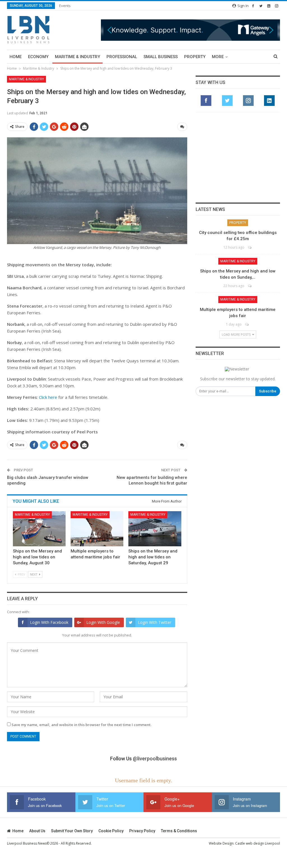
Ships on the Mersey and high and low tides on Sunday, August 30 (37, 557)
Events (65, 5)
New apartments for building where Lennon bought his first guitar (152, 480)
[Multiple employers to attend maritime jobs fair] (97, 528)
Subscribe (267, 391)
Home (16, 56)
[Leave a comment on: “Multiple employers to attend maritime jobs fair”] (247, 324)
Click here (48, 397)
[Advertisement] (238, 157)
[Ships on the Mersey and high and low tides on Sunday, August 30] (39, 528)
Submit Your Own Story (72, 831)
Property (194, 56)
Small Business (161, 56)
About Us (37, 831)
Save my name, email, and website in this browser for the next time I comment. (81, 724)
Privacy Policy (142, 831)
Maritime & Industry (77, 56)
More (218, 56)
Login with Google (103, 622)
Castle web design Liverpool (257, 843)
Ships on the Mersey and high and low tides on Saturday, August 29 (152, 557)
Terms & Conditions (179, 831)
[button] (190, 30)
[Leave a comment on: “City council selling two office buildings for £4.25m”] (250, 247)
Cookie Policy (111, 831)
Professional (122, 56)
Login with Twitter (154, 622)
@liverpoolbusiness (155, 758)
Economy (38, 56)
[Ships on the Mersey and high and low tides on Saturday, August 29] (154, 528)
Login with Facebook (49, 622)
